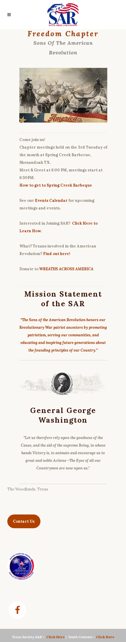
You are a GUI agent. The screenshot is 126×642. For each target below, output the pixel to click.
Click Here (55, 637)
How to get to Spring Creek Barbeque (55, 185)
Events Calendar (51, 200)
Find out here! (56, 253)
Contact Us (24, 521)
